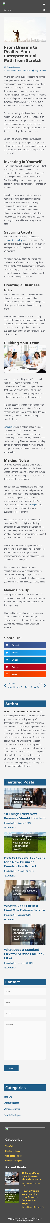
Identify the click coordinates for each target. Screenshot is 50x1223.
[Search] (44, 10)
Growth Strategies (12, 1115)
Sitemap (29, 1220)
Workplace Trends (12, 1108)
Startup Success (13, 67)
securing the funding (13, 240)
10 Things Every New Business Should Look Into (31, 1176)
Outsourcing (9, 426)
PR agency (34, 504)
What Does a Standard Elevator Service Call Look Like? (24, 954)
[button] (44, 3)
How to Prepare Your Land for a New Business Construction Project (24, 862)
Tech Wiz (8, 1096)
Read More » (10, 827)
